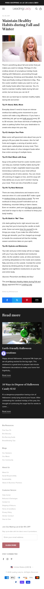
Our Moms (6, 456)
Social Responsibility (9, 476)
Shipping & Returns (9, 505)
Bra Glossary (6, 434)
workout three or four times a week (18, 198)
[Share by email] (37, 300)
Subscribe (11, 545)
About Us (5, 472)
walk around (28, 118)
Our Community (7, 460)
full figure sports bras (33, 207)
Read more (6, 375)
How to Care (6, 519)
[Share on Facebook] (7, 300)
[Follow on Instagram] (7, 559)
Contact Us (6, 502)
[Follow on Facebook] (3, 559)
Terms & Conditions (9, 509)
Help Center (6, 495)
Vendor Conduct (8, 516)
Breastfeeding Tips (8, 441)
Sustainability (6, 479)
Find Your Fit (6, 430)
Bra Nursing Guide (8, 437)
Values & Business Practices (12, 483)
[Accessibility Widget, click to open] (3, 353)
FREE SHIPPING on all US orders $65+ (22, 3)
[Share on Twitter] (17, 300)
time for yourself (26, 229)
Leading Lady (27, 284)
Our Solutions (7, 453)
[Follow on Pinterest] (11, 559)
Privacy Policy (7, 512)
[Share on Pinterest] (27, 300)
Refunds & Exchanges (10, 499)
